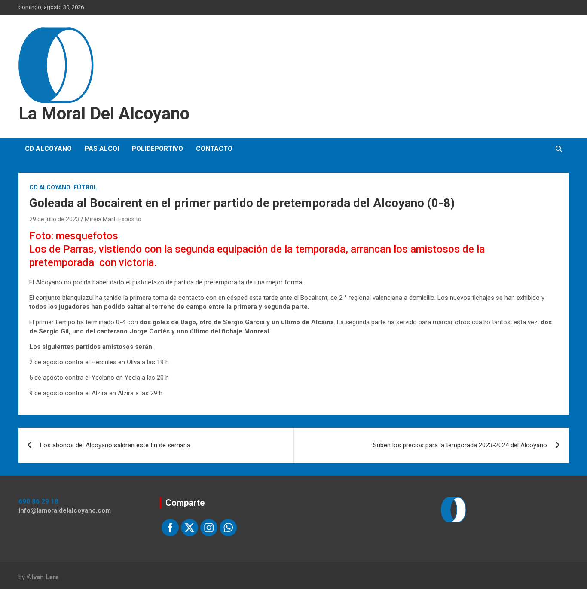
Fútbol (85, 187)
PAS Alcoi (102, 149)
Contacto (214, 149)
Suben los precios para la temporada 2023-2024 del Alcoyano (460, 445)
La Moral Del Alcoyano (104, 114)
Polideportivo (157, 149)
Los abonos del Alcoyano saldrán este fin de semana (115, 445)
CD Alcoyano (48, 149)
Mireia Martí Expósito (113, 219)
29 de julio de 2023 (54, 219)
